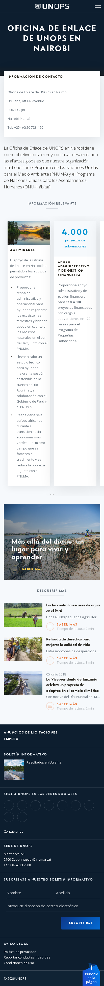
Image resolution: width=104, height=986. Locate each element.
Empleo (11, 739)
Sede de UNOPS (18, 846)
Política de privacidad (20, 951)
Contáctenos (13, 831)
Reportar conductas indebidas (27, 957)
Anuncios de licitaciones (31, 732)
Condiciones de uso (19, 963)
